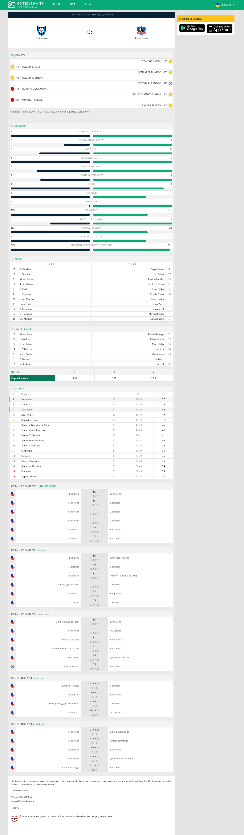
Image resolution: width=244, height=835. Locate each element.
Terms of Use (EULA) (21, 797)
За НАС (15, 807)
